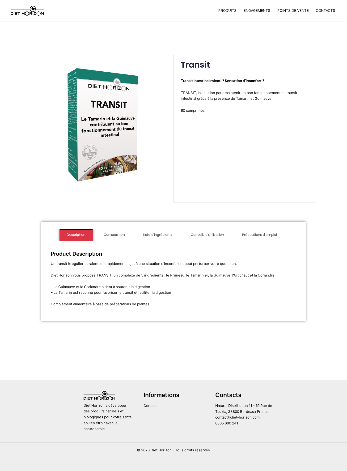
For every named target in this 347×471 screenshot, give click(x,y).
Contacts (325, 10)
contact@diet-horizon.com (237, 417)
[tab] (76, 235)
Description (76, 234)
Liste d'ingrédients (158, 234)
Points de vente (293, 10)
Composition (114, 234)
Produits (227, 10)
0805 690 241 (226, 423)
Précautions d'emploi (259, 234)
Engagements (257, 10)
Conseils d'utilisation (207, 234)
